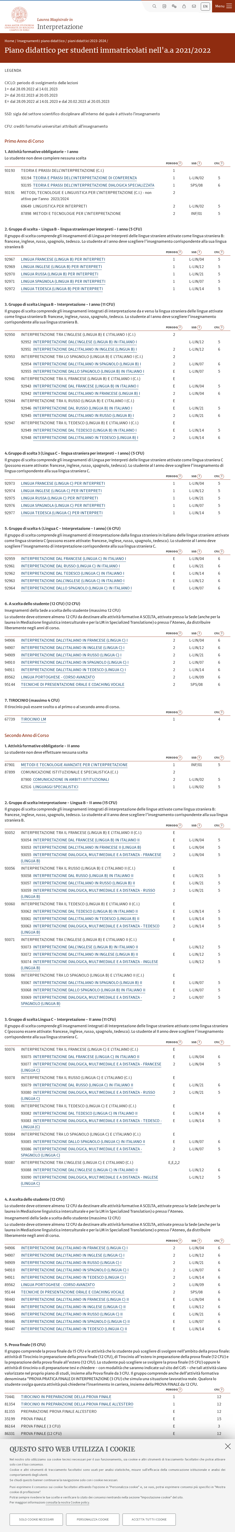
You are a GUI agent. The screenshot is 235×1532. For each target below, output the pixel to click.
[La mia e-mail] (194, 6)
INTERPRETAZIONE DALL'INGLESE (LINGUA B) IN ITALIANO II (85, 947)
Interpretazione (60, 24)
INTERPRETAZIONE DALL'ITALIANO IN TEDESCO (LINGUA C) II (74, 1329)
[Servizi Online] (174, 6)
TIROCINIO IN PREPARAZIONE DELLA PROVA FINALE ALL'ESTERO (77, 1404)
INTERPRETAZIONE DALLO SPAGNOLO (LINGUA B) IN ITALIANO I (88, 371)
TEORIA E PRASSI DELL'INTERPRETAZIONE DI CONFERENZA (85, 178)
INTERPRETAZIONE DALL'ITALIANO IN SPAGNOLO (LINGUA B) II (87, 983)
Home (9, 40)
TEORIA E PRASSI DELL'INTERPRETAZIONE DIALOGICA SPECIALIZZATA (93, 185)
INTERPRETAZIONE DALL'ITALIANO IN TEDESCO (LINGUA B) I (85, 438)
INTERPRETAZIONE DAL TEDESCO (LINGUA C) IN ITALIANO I (72, 573)
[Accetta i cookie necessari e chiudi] (228, 1446)
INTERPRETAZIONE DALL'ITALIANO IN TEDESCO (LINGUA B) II (86, 919)
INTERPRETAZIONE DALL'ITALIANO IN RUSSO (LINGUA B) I (83, 415)
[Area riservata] (184, 6)
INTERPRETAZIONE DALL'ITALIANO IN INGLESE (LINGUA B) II (85, 954)
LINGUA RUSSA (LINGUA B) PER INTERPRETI (59, 274)
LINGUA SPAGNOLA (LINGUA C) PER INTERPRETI (63, 505)
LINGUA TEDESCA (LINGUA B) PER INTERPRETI (62, 289)
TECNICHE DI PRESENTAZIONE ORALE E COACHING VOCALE (72, 684)
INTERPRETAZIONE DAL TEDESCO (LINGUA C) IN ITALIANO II (85, 1113)
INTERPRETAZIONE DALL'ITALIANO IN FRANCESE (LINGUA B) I (86, 393)
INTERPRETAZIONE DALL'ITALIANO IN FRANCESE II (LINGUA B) (87, 847)
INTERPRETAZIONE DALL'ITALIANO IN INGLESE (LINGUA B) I (85, 349)
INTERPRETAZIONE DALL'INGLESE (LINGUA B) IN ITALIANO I (85, 342)
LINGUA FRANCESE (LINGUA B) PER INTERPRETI (63, 259)
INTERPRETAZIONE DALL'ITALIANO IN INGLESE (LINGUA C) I (72, 648)
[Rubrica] (164, 6)
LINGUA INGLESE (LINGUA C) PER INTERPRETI (61, 491)
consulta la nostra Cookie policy (67, 1502)
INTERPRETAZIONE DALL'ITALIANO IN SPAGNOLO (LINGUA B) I (87, 364)
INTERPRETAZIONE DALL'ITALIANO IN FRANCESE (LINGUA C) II (75, 1299)
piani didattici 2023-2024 (87, 40)
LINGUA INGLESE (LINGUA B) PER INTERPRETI (61, 267)
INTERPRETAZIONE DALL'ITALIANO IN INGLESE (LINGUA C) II (73, 1307)
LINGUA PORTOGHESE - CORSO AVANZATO (58, 677)
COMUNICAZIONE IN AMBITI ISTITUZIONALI (71, 779)
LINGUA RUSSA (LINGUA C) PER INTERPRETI (59, 498)
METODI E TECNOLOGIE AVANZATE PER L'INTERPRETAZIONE (74, 765)
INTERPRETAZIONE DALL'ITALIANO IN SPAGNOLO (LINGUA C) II (75, 1321)
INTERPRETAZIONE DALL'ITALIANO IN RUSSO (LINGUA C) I (71, 655)
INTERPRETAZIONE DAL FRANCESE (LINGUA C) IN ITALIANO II (86, 1057)
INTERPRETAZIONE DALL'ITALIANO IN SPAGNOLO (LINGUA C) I (75, 662)
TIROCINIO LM (33, 719)
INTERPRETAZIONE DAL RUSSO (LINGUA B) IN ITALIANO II (83, 876)
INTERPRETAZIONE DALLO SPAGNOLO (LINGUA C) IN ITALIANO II (89, 1142)
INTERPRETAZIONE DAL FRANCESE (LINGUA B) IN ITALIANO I (85, 386)
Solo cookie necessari (36, 1519)
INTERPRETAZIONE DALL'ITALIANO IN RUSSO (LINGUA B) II (84, 883)
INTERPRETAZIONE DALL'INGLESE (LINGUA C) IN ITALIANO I (72, 581)
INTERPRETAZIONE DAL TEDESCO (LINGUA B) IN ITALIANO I (85, 430)
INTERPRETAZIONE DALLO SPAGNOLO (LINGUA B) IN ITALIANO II (89, 990)
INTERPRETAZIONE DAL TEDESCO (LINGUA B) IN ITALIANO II (85, 911)
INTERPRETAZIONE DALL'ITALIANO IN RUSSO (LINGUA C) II (72, 1314)
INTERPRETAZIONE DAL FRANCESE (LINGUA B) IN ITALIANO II (86, 840)
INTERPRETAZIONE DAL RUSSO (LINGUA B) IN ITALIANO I (82, 408)
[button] (223, 6)
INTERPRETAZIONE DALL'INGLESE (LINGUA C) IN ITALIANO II (85, 1170)
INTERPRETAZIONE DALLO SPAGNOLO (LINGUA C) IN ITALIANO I (76, 588)
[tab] (205, 7)
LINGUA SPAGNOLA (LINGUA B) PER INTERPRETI (63, 281)
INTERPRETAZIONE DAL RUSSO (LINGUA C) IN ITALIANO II (83, 1085)
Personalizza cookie (93, 1519)
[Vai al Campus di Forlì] (19, 18)
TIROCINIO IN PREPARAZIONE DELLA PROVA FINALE (66, 1397)
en (205, 6)
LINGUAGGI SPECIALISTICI (55, 787)
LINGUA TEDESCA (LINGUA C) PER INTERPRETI (62, 513)
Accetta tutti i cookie (149, 1519)
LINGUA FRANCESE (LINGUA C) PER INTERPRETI (63, 483)
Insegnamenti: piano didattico (41, 40)
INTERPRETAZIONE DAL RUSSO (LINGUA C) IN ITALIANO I (70, 566)
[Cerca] (154, 6)
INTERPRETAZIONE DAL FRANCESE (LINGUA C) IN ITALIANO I (73, 559)
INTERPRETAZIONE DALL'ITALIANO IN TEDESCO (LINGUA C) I (73, 670)
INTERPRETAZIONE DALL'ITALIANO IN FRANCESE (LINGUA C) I (74, 640)
